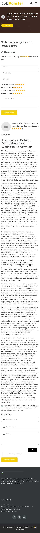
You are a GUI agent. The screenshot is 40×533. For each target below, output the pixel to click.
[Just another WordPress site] (12, 3)
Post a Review (9, 113)
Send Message (9, 460)
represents (12, 175)
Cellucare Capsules (26, 153)
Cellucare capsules (29, 408)
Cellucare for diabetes (12, 208)
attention (17, 250)
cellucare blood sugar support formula (14, 321)
